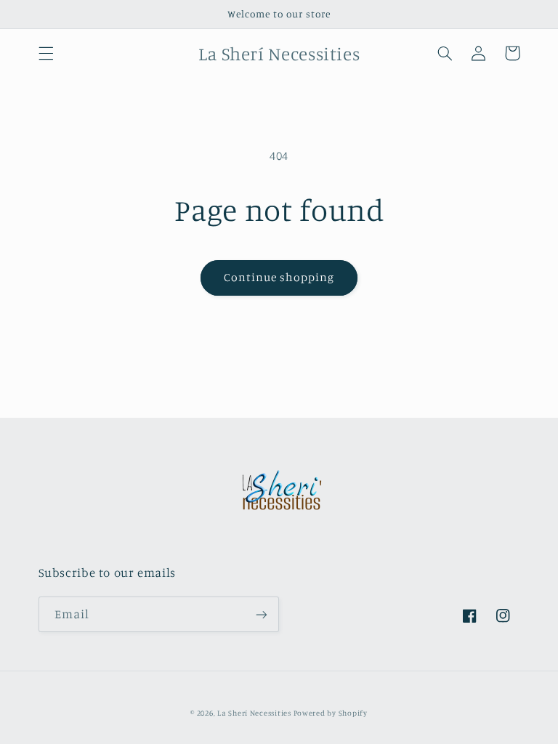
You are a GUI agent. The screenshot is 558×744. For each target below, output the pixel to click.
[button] (45, 53)
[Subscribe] (261, 614)
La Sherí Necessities (255, 712)
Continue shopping (279, 277)
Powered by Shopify (331, 712)
